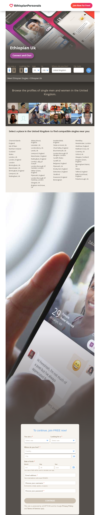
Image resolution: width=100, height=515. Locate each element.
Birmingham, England (16, 171)
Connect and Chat (22, 55)
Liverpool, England (37, 153)
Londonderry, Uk (37, 148)
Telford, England (81, 172)
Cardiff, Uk (57, 161)
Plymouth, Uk (58, 166)
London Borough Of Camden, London (38, 167)
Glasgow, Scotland (82, 157)
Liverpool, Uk (13, 174)
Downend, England (60, 177)
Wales (11, 154)
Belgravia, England (59, 163)
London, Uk (13, 157)
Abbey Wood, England (36, 142)
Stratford (56, 174)
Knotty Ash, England (60, 169)
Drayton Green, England (81, 161)
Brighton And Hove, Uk (38, 186)
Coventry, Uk (80, 152)
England (12, 143)
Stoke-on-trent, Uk (59, 145)
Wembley (78, 141)
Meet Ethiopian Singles (17, 78)
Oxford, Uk (79, 154)
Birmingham (57, 180)
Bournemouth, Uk (59, 151)
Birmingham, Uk (14, 165)
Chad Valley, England (60, 148)
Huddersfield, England (58, 142)
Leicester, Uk (35, 145)
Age (34, 66)
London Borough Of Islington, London (60, 154)
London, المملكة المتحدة (37, 162)
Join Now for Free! (81, 5)
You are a (11, 66)
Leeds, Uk (34, 151)
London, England (15, 160)
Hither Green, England (36, 172)
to (42, 66)
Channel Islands (14, 141)
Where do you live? (60, 66)
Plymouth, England (38, 175)
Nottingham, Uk (14, 176)
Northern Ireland (15, 149)
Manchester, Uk (14, 168)
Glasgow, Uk (35, 183)
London (12, 163)
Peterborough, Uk (81, 179)
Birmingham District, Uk (82, 165)
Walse (77, 169)
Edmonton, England (60, 172)
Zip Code (77, 66)
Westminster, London (83, 143)
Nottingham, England (38, 159)
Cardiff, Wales (58, 158)
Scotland (12, 152)
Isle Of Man (13, 146)
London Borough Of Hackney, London (38, 179)
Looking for (24, 66)
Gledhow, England (82, 146)
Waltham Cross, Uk (82, 149)
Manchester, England (38, 156)
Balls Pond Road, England (81, 175)
